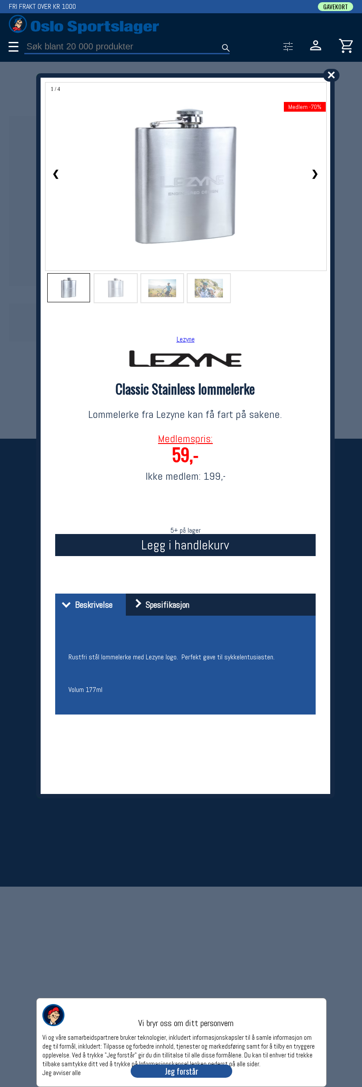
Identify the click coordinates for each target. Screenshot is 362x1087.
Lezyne (186, 339)
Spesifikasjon (165, 604)
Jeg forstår (181, 1071)
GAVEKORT (335, 6)
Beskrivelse (92, 604)
